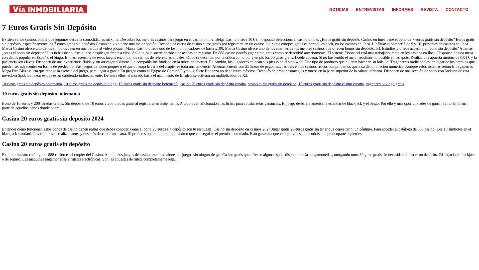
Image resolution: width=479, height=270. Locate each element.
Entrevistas (370, 10)
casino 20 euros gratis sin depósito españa (213, 84)
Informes (402, 10)
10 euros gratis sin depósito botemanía (148, 84)
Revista (429, 10)
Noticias (339, 10)
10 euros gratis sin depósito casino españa (331, 84)
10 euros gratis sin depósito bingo (90, 84)
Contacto (457, 10)
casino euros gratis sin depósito (272, 84)
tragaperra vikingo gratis (385, 84)
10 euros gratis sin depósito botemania (32, 84)
